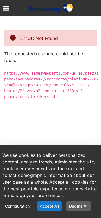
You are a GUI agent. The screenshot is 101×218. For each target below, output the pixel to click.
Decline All (78, 206)
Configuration (17, 206)
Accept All (49, 206)
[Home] (50, 8)
